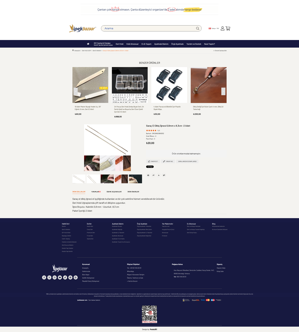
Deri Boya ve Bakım (67, 245)
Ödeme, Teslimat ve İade (135, 278)
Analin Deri (90, 226)
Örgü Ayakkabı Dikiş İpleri (144, 229)
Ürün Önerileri (133, 192)
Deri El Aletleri (66, 229)
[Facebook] (44, 277)
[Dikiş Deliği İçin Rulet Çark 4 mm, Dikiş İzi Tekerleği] (209, 85)
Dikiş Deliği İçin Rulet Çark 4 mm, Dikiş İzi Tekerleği (208, 108)
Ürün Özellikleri (78, 192)
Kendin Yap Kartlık (67, 251)
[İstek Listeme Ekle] (148, 175)
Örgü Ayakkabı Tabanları (144, 226)
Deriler (64, 226)
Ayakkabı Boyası (117, 226)
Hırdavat (164, 235)
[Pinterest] (70, 277)
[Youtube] (60, 277)
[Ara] (197, 28)
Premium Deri (91, 232)
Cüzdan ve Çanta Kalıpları (69, 242)
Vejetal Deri (90, 238)
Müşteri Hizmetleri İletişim (135, 275)
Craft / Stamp (66, 238)
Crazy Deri (90, 229)
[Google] (76, 277)
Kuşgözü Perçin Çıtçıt (168, 229)
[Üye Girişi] (222, 28)
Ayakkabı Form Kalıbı (118, 238)
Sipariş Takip (221, 268)
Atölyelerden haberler (218, 226)
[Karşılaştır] (153, 175)
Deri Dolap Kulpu (192, 232)
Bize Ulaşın (85, 275)
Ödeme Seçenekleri (114, 192)
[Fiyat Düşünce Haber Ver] (159, 175)
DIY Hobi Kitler (66, 232)
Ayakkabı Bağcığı (117, 229)
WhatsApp (130, 271)
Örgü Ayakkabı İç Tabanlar (144, 232)
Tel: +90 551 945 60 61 (134, 268)
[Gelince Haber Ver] (164, 175)
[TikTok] (65, 277)
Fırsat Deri (90, 235)
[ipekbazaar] (83, 28)
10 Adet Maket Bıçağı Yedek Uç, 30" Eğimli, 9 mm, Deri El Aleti (88, 108)
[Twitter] (49, 277)
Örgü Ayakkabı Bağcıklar (144, 235)
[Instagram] (55, 277)
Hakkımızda (86, 271)
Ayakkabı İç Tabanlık (118, 232)
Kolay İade (220, 271)
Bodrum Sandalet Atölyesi (220, 229)
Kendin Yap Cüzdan (67, 248)
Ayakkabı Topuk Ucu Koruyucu (121, 242)
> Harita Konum (132, 281)
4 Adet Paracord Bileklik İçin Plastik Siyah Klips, (167, 108)
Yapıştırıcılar (165, 226)
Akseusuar (165, 232)
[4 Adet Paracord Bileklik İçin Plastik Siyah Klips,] (169, 85)
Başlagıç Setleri (66, 235)
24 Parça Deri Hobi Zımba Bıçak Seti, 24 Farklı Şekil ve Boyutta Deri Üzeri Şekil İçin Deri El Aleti (129, 109)
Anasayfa (85, 268)
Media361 (153, 329)
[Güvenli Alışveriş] (202, 300)
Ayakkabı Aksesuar (117, 235)
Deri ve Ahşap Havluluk (193, 226)
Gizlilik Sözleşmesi (88, 278)
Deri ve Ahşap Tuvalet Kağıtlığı (196, 229)
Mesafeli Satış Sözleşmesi (90, 281)
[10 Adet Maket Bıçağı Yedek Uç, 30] (90, 85)
